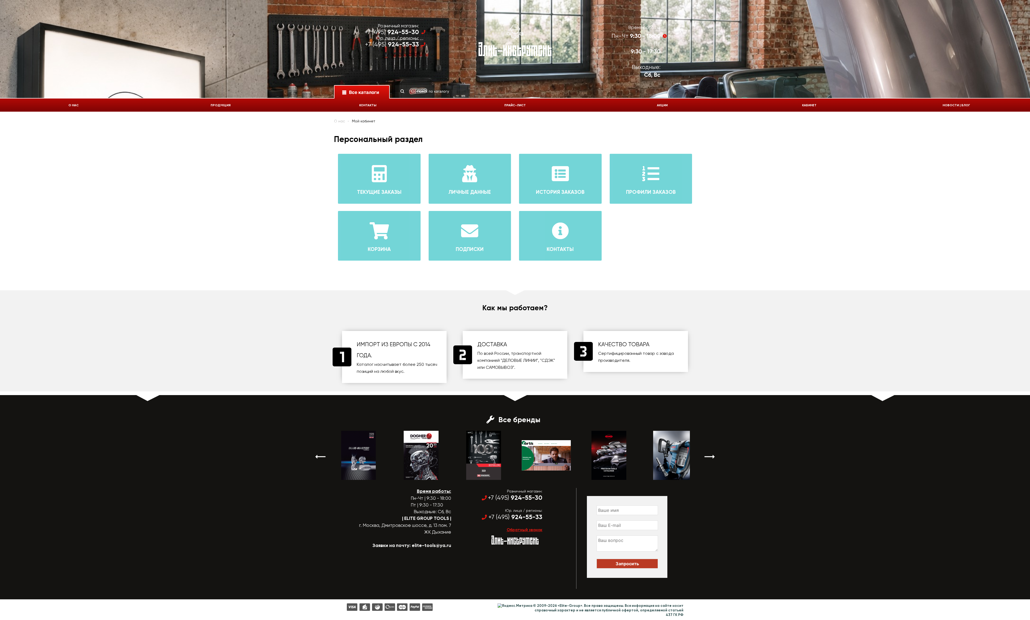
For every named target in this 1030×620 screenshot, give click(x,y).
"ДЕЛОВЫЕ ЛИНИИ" (519, 360)
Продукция (221, 105)
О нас (73, 105)
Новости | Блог (956, 105)
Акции (662, 105)
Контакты (367, 105)
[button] (320, 457)
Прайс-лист (515, 105)
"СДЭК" (547, 360)
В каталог (354, 475)
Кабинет (809, 105)
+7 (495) (392, 32)
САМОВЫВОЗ (499, 367)
